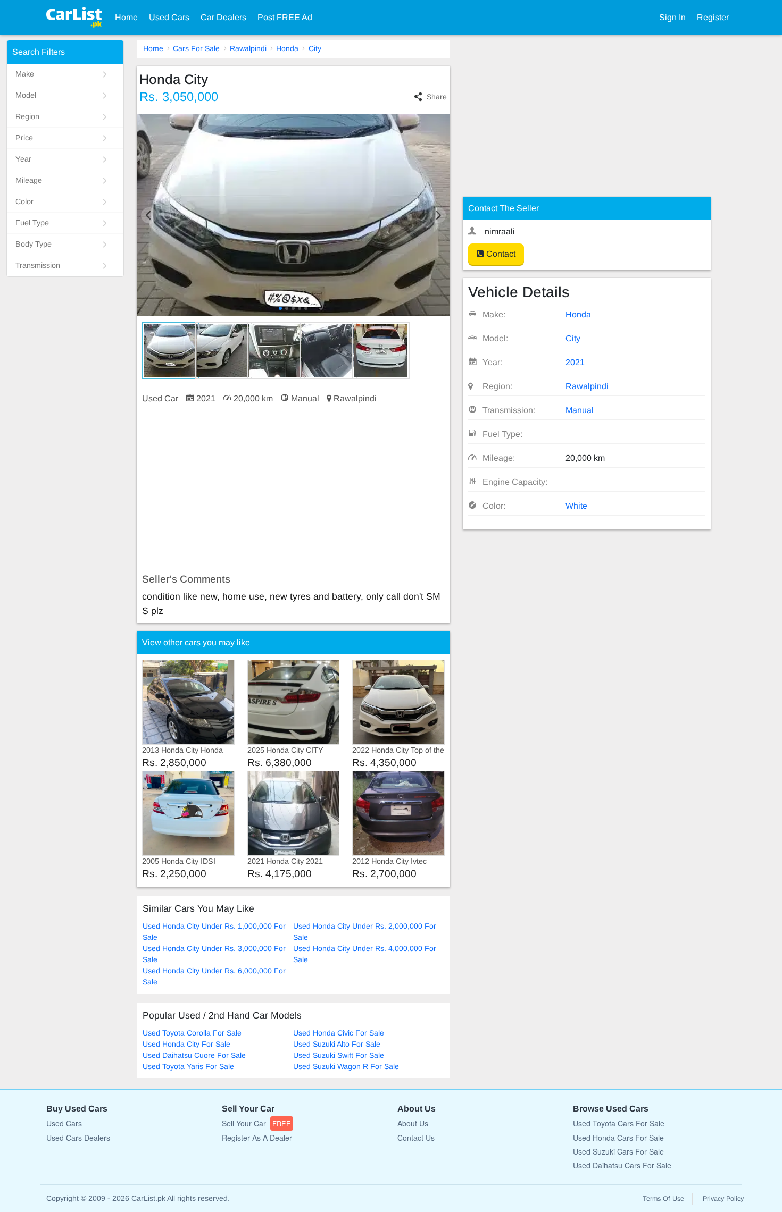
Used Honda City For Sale (186, 1044)
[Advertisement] (293, 489)
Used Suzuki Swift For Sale (338, 1055)
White (576, 505)
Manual (579, 410)
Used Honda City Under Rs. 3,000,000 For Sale (214, 954)
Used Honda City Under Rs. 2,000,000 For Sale (364, 931)
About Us (412, 1123)
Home (126, 17)
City (315, 48)
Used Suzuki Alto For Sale (336, 1044)
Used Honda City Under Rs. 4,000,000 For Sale (364, 954)
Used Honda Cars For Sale (618, 1137)
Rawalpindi (248, 48)
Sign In (672, 17)
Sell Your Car (256, 1123)
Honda (287, 48)
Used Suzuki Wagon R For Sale (346, 1066)
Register (713, 17)
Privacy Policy (723, 1198)
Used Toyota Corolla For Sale (192, 1033)
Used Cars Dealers (78, 1137)
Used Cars (169, 17)
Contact (499, 253)
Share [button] (437, 96)
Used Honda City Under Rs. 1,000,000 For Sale (214, 931)
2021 (575, 362)
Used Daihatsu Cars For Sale (622, 1165)
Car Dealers (223, 17)
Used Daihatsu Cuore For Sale (194, 1055)
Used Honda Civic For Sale (338, 1033)
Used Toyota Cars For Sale (618, 1123)
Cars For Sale (196, 48)
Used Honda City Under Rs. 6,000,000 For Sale (214, 976)
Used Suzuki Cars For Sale (618, 1151)
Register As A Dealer (257, 1137)
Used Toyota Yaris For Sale (188, 1066)
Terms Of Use (663, 1198)
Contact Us (416, 1137)
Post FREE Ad (284, 17)
